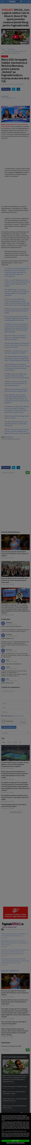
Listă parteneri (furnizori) (6, 1137)
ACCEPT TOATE (15, 1140)
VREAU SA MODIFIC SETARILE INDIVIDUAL (15, 1142)
